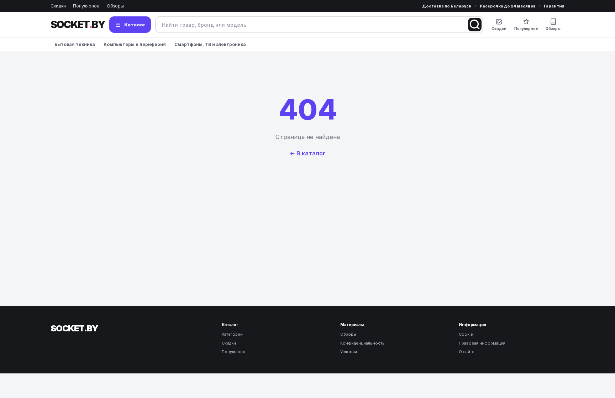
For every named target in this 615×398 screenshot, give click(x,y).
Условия (348, 351)
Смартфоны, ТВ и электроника (210, 44)
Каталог (135, 24)
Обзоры (115, 6)
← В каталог (308, 153)
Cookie (466, 334)
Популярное (86, 6)
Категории (232, 334)
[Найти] (475, 24)
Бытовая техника (74, 44)
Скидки (58, 6)
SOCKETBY (78, 25)
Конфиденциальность (362, 343)
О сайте (466, 351)
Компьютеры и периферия (135, 44)
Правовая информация (482, 343)
